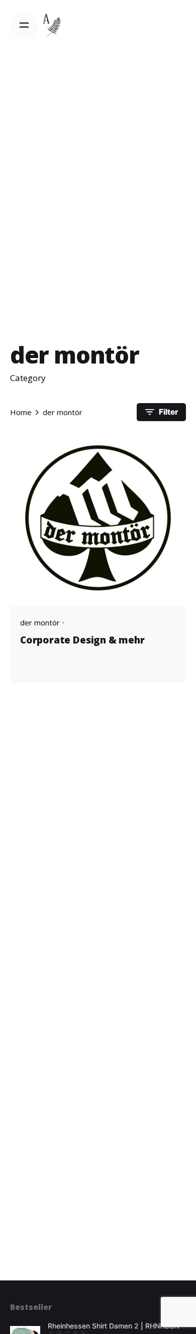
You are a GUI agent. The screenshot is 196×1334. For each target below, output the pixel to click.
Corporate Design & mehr (82, 639)
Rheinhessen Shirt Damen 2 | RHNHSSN (113, 1325)
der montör (40, 622)
